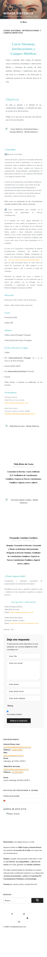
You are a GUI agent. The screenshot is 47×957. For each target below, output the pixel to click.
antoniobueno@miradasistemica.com (17, 747)
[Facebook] (8, 913)
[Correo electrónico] (11, 921)
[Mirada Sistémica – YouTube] (15, 917)
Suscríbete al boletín (14, 714)
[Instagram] (20, 913)
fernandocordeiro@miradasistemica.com (20, 414)
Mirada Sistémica (18, 13)
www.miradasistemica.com (13, 755)
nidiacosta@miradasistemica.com (16, 403)
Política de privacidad (11, 796)
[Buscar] (37, 900)
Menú (25, 22)
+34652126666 (16, 749)
